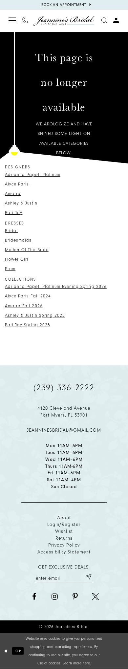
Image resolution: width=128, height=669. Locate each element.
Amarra (13, 193)
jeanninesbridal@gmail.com (64, 430)
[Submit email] (88, 577)
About (64, 518)
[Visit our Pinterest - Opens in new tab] (75, 596)
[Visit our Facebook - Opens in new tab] (34, 596)
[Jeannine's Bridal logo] (64, 21)
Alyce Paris (17, 184)
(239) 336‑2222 (64, 388)
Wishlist (64, 531)
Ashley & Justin (21, 203)
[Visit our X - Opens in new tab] (95, 596)
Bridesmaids (18, 240)
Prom (10, 268)
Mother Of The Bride (27, 249)
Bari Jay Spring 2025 (27, 324)
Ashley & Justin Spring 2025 (35, 315)
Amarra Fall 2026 (24, 305)
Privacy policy (64, 545)
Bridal (11, 230)
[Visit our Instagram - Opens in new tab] (54, 596)
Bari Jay (13, 212)
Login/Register (64, 524)
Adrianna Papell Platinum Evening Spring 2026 (56, 286)
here (86, 663)
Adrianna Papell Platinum (32, 174)
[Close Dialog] (6, 651)
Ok (18, 650)
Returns (64, 538)
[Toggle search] (105, 20)
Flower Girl (16, 259)
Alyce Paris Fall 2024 (28, 295)
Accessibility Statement (64, 552)
